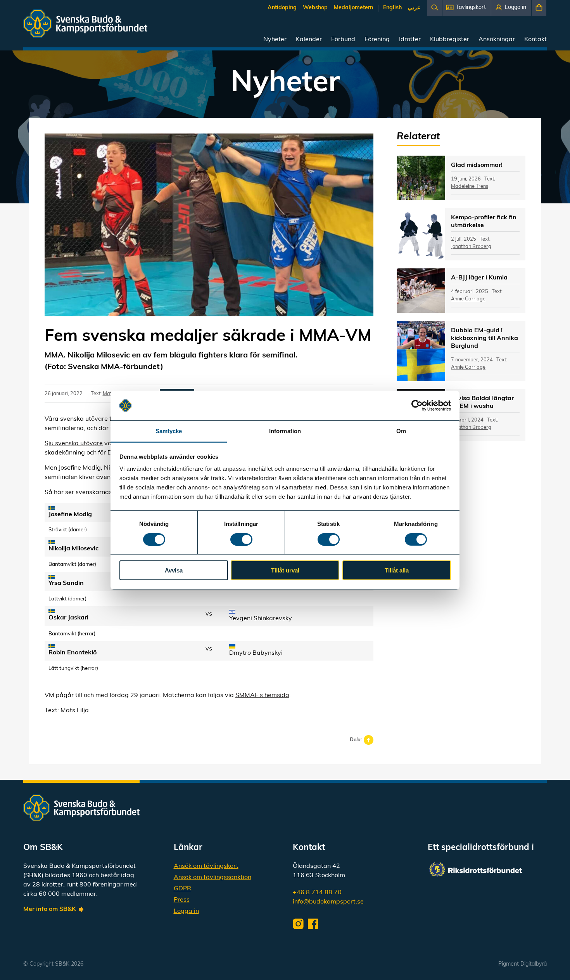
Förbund (343, 39)
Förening (377, 39)
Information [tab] (285, 431)
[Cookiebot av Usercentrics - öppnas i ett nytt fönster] (417, 405)
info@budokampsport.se (328, 902)
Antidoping (282, 8)
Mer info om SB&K (49, 909)
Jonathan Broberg (471, 246)
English (392, 8)
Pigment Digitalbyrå (522, 964)
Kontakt (535, 39)
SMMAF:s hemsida (262, 695)
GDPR (182, 889)
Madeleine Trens (469, 186)
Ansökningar (496, 39)
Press (182, 900)
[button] (466, 8)
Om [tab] (401, 431)
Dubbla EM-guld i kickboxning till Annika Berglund (484, 338)
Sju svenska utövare (74, 444)
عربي (414, 8)
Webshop (315, 8)
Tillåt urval (285, 570)
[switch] (241, 539)
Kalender (309, 39)
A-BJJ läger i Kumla (479, 278)
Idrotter (410, 39)
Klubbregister (449, 39)
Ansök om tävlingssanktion (212, 877)
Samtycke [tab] (168, 431)
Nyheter (275, 39)
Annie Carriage (468, 299)
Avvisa (174, 570)
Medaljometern (353, 8)
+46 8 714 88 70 (317, 893)
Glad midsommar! (477, 165)
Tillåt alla (397, 570)
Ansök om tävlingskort (206, 866)
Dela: (356, 739)
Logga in (186, 911)
